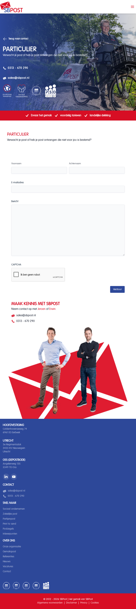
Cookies (95, 603)
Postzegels (8, 529)
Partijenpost (9, 519)
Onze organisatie (12, 546)
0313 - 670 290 (15, 68)
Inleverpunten (10, 534)
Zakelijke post (10, 514)
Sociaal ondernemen (14, 509)
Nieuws (6, 561)
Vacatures (8, 566)
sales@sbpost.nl (16, 78)
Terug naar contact (18, 39)
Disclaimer (71, 603)
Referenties (8, 556)
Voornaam (16, 163)
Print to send (9, 524)
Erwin (52, 309)
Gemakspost (9, 551)
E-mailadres (17, 182)
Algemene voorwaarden (50, 603)
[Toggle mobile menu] (132, 6)
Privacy (83, 603)
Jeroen (42, 309)
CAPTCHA (16, 264)
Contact (7, 571)
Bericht (14, 201)
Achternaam (75, 163)
